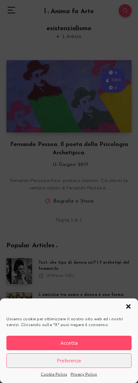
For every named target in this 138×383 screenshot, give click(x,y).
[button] (128, 306)
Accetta (69, 343)
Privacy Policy (84, 374)
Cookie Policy (54, 374)
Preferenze (69, 361)
